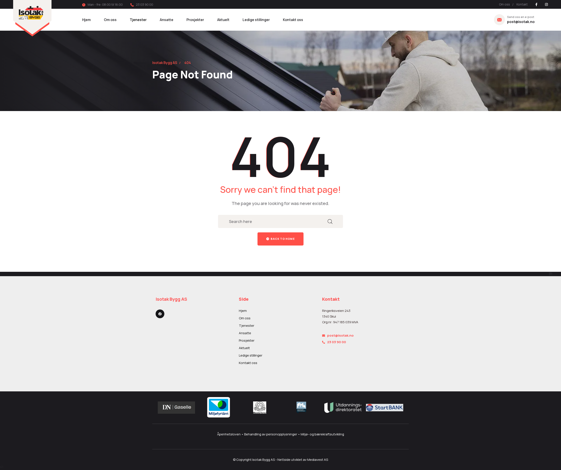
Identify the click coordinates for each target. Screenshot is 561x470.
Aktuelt (223, 19)
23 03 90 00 (336, 342)
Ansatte (166, 19)
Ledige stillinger (256, 19)
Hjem (86, 19)
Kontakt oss (293, 19)
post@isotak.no (521, 21)
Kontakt (522, 4)
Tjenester (138, 19)
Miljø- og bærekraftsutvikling (322, 434)
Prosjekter (195, 19)
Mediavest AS (317, 459)
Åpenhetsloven (229, 434)
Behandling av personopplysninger (271, 434)
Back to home (282, 239)
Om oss (504, 4)
